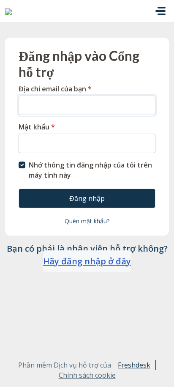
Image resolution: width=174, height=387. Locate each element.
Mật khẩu (37, 127)
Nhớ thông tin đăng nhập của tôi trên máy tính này (90, 170)
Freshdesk (134, 365)
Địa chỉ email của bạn (55, 88)
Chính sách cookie (87, 375)
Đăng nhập (87, 198)
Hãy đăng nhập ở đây (87, 261)
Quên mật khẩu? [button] (87, 221)
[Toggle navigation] (160, 11)
